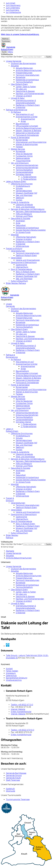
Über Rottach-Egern (19, 84)
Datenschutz (11, 675)
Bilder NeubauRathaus (12, 536)
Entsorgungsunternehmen (27, 167)
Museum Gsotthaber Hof (26, 193)
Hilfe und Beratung (24, 214)
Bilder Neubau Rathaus (16, 283)
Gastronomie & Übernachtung (24, 262)
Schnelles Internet (23, 174)
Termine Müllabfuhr (24, 82)
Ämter (23, 121)
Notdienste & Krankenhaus (27, 80)
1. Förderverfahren (28, 177)
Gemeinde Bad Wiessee (16, 773)
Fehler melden (12, 671)
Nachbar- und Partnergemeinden (30, 93)
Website (18, 709)
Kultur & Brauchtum (19, 281)
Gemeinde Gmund (14, 775)
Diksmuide (10, 791)
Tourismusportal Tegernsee (18, 799)
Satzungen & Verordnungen (27, 133)
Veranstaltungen (18, 251)
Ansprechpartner (28, 119)
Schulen (19, 188)
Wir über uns (21, 89)
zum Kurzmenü (12, 10)
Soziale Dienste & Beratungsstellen (31, 230)
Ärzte (18, 223)
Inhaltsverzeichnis (14, 680)
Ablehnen (5, 39)
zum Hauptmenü (13, 5)
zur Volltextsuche (13, 12)
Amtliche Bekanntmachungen (28, 70)
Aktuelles (15, 66)
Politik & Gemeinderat (20, 137)
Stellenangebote (23, 158)
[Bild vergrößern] (29, 645)
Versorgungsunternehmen (27, 165)
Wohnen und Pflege (24, 216)
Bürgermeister (22, 140)
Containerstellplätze (24, 172)
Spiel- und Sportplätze (25, 207)
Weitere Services (18, 149)
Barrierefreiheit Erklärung (16, 678)
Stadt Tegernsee (13, 780)
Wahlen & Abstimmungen (27, 144)
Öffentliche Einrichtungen (22, 184)
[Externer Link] (26, 808)
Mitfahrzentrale (22, 246)
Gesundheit (21, 225)
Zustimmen (6, 41)
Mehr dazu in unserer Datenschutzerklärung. (20, 34)
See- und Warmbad (24, 195)
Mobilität (15, 235)
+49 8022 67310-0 (22, 730)
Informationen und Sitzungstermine (31, 142)
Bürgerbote (20, 77)
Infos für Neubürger (24, 154)
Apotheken (20, 221)
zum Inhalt (10, 3)
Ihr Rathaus (16, 112)
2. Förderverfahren (28, 179)
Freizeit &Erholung (10, 499)
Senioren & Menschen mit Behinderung (27, 209)
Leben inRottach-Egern (12, 430)
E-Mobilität (20, 107)
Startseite (10, 551)
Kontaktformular (21, 711)
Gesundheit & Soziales (20, 218)
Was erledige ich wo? (25, 114)
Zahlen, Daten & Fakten (26, 86)
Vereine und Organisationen (28, 260)
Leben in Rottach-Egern (16, 181)
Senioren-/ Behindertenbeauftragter (31, 211)
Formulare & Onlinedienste (27, 135)
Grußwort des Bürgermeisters (23, 63)
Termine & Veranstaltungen (27, 75)
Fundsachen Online (24, 156)
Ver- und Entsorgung (20, 163)
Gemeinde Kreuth (13, 778)
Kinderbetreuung (23, 186)
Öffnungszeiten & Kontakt (27, 126)
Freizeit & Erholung (14, 248)
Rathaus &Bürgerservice (12, 356)
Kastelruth (10, 788)
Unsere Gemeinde (13, 61)
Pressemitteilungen (24, 73)
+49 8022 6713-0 (22, 704)
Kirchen (19, 200)
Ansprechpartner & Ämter (26, 117)
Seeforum (20, 198)
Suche (48, 57)
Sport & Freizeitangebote (21, 269)
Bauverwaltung (22, 123)
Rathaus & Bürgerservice (16, 110)
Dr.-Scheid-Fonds (23, 232)
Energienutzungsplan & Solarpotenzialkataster (26, 101)
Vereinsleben (16, 258)
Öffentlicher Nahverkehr (26, 237)
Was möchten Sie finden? (12, 57)
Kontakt (9, 668)
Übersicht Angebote (24, 204)
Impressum (11, 673)
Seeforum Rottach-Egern (26, 255)
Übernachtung (22, 267)
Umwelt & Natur (18, 98)
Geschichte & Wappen (25, 91)
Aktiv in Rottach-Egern (25, 272)
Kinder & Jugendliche (20, 202)
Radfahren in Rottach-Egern (28, 105)
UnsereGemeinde (10, 305)
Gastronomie (21, 265)
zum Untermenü (13, 8)
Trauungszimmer (23, 160)
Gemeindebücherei (24, 191)
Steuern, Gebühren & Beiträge (28, 130)
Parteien (19, 147)
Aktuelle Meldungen (24, 68)
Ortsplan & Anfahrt (24, 96)
